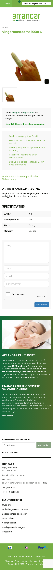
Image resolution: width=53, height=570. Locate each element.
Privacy (33, 561)
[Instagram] (30, 452)
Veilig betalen (9, 522)
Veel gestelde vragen (13, 527)
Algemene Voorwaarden (16, 561)
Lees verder (7, 415)
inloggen (16, 112)
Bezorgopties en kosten (14, 513)
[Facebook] (20, 452)
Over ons (6, 504)
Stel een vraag (9, 179)
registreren (28, 112)
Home (5, 27)
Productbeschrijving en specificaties (20, 176)
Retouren (7, 531)
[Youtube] (25, 452)
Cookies (42, 561)
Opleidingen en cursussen (15, 509)
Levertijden (8, 518)
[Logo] (26, 16)
